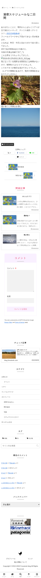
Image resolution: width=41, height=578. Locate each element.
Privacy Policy (8, 322)
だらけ (3, 473)
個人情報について (20, 562)
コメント (12, 268)
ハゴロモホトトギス (7, 483)
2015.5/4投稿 (12, 33)
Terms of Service (19, 322)
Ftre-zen (12, 463)
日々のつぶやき (8, 144)
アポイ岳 (4, 463)
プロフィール (10, 559)
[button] (37, 445)
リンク (30, 559)
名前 (9, 296)
